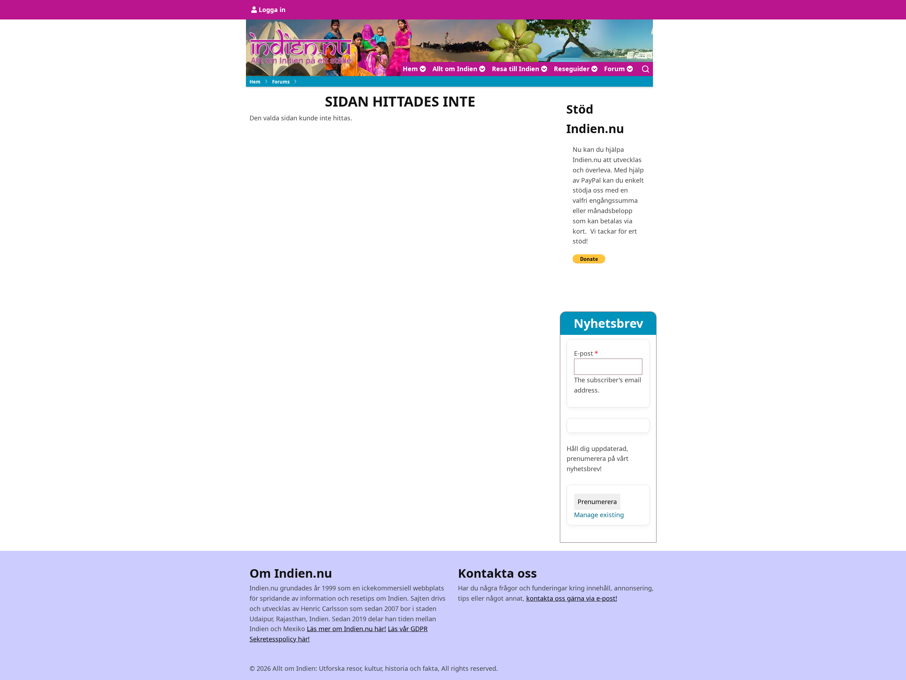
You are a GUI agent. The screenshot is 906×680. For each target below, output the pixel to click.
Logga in (272, 9)
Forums (280, 82)
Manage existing (599, 514)
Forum (615, 68)
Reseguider (572, 68)
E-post (583, 353)
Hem (411, 68)
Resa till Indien (516, 68)
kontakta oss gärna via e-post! (571, 598)
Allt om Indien (455, 68)
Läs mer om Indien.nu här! (346, 628)
